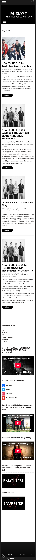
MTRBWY (18, 69)
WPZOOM (12, 559)
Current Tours (28, 69)
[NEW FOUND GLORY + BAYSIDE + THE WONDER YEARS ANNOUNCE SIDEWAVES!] (13, 115)
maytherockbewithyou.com (22, 555)
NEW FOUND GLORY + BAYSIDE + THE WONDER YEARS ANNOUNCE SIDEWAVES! (15, 134)
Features (30, 209)
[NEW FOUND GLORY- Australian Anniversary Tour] (13, 48)
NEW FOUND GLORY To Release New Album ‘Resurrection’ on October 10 (17, 268)
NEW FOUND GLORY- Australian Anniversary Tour (17, 65)
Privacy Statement (7, 337)
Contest (4, 341)
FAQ (3, 335)
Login (32, 1)
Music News (8, 71)
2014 (25, 209)
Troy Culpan (17, 209)
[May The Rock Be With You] (19, 13)
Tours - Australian (17, 71)
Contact (4, 333)
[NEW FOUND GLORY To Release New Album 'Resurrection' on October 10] (13, 250)
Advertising (5, 339)
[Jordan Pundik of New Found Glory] (13, 187)
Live (3, 71)
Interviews (5, 211)
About (3, 330)
